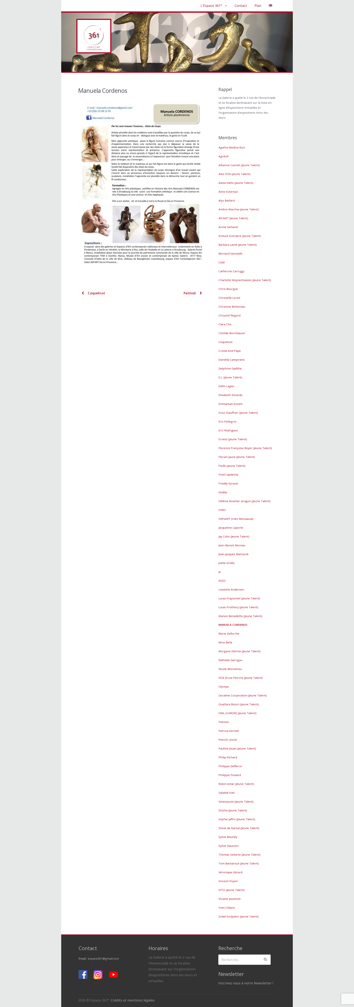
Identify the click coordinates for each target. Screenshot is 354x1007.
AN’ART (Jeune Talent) (233, 218)
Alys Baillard (226, 200)
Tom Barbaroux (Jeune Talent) (238, 863)
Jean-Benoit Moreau (231, 545)
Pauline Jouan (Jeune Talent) (237, 748)
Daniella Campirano (231, 359)
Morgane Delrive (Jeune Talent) (239, 651)
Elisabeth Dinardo (230, 395)
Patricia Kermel (228, 731)
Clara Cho (224, 324)
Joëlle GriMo (226, 563)
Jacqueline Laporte (230, 527)
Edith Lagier (226, 386)
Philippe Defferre (230, 766)
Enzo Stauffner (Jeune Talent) (238, 412)
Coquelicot (96, 293)
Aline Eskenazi (228, 191)
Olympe (223, 686)
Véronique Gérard (230, 872)
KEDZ (222, 580)
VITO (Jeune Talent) (231, 890)
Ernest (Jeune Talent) (232, 439)
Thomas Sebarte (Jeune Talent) (239, 854)
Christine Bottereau (231, 306)
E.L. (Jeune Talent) (230, 377)
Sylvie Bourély (227, 837)
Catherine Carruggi (231, 271)
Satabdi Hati (226, 792)
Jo (219, 572)
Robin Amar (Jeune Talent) (236, 784)
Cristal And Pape (229, 351)
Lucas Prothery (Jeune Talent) (238, 607)
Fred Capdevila (228, 474)
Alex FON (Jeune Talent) (234, 174)
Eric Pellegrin (227, 421)
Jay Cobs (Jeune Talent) (233, 536)
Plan (257, 5)
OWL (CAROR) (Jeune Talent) (237, 713)
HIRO (222, 510)
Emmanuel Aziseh (230, 404)
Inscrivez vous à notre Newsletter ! (245, 983)
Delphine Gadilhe (230, 368)
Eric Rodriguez (228, 430)
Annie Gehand (228, 227)
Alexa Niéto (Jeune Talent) (235, 183)
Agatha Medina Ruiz (231, 147)
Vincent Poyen (228, 881)
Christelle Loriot (229, 298)
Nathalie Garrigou (230, 660)
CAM (221, 262)
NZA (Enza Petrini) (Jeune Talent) (240, 677)
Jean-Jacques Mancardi (233, 554)
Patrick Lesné (227, 739)
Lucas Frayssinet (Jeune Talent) (239, 598)
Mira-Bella (225, 642)
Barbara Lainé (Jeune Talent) (237, 244)
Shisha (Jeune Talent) (232, 810)
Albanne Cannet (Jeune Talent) (239, 165)
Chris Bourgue (228, 289)
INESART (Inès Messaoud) (235, 519)
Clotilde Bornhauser (231, 333)
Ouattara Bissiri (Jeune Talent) (238, 704)
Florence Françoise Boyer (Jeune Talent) (245, 448)
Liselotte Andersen (231, 589)
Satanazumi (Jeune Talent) (236, 801)
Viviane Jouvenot (229, 899)
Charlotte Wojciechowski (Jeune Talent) (244, 280)
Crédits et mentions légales (133, 1000)
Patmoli (190, 293)
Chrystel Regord (229, 315)
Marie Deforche (228, 633)
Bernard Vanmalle (230, 253)
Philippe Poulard (229, 775)
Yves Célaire (226, 907)
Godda (222, 492)
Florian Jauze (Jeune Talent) (236, 457)
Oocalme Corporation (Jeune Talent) (242, 695)
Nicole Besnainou (230, 669)
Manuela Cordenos (232, 624)
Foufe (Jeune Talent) (231, 465)
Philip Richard (227, 757)
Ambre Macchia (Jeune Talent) (238, 209)
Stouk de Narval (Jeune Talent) (238, 828)
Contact (241, 5)
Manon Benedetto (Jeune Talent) (240, 616)
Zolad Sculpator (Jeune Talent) (238, 916)
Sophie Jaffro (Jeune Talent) (236, 819)
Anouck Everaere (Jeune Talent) (239, 236)
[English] (270, 5)
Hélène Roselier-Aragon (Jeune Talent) (244, 501)
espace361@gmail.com (103, 959)
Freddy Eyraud (228, 483)
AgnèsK (223, 156)
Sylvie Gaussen (228, 845)
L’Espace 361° (211, 5)
